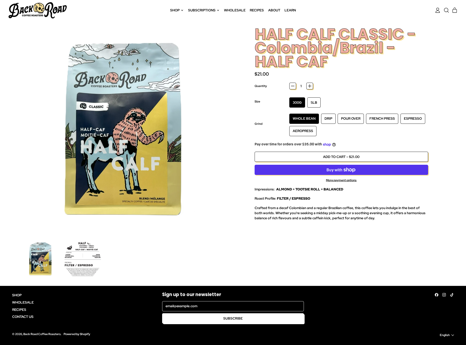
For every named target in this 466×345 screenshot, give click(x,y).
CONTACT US (22, 316)
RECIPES (257, 10)
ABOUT (274, 10)
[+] (309, 86)
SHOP (17, 295)
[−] (292, 86)
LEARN (290, 10)
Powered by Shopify (77, 334)
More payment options (341, 180)
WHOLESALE (235, 10)
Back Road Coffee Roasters (42, 334)
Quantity (261, 86)
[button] (446, 10)
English (445, 335)
